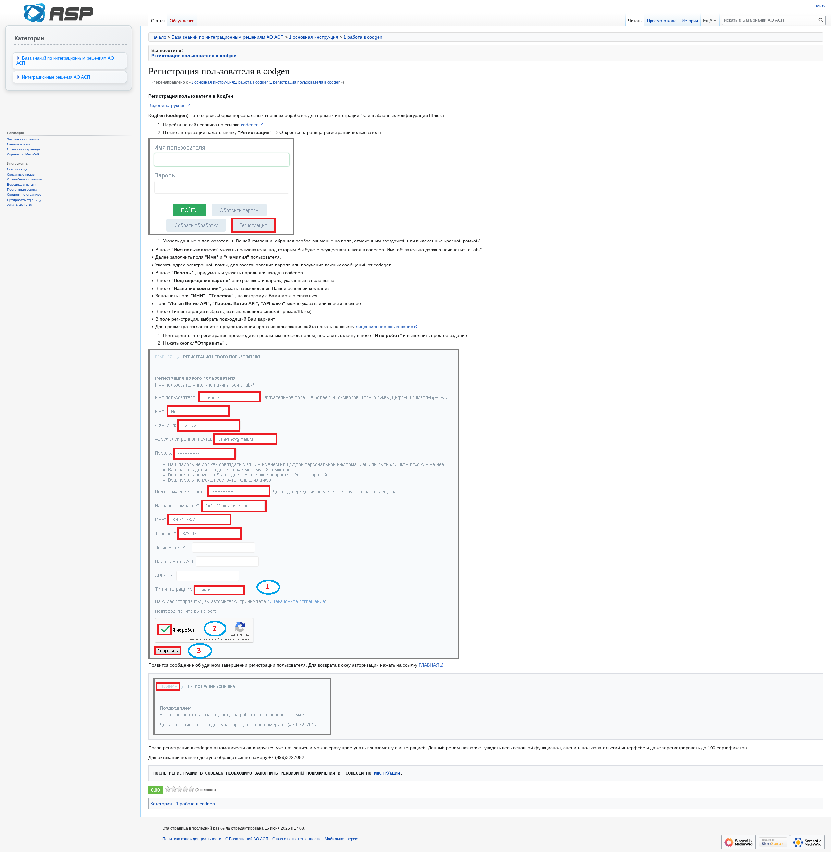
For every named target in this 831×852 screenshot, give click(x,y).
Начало (158, 37)
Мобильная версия (342, 839)
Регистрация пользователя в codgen (194, 55)
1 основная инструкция (313, 37)
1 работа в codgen (362, 37)
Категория (161, 803)
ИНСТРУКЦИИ (387, 773)
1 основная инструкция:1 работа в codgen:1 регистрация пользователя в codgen (266, 82)
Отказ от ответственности (296, 839)
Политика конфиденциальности (191, 839)
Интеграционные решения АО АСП (56, 77)
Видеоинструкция (167, 105)
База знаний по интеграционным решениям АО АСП (227, 37)
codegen (250, 124)
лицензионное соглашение (384, 326)
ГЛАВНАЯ (429, 665)
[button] (710, 19)
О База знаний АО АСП (246, 839)
